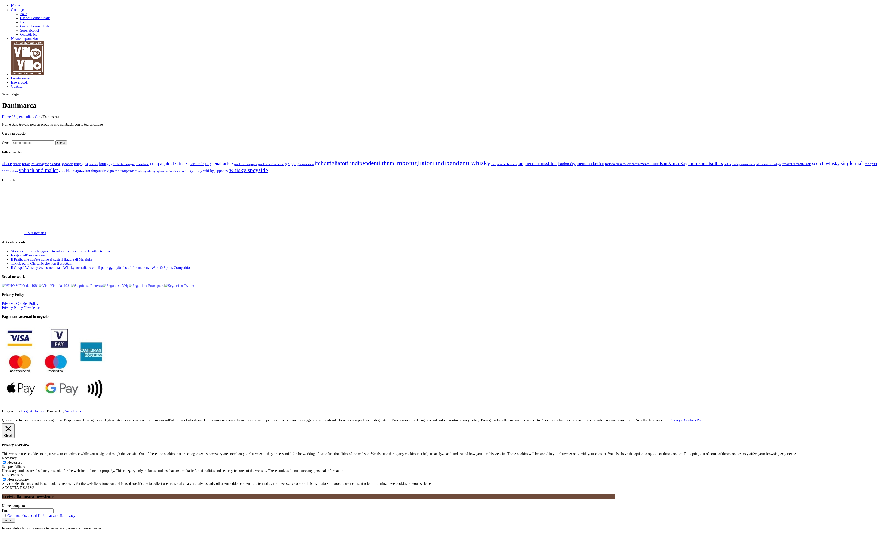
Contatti (16, 86)
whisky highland (156, 171)
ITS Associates (35, 233)
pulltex (727, 164)
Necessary (14, 462)
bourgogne (108, 164)
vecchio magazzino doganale (82, 171)
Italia (23, 14)
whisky (142, 171)
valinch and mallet (38, 170)
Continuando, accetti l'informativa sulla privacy (41, 516)
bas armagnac (40, 164)
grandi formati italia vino (271, 164)
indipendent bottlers (504, 164)
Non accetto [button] (657, 420)
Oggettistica (28, 34)
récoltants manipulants (796, 164)
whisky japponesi (215, 171)
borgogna (81, 164)
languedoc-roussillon (537, 163)
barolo (26, 164)
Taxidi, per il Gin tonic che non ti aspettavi (41, 263)
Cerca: (6, 142)
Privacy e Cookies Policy (20, 303)
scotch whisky (826, 163)
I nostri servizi (21, 78)
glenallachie (221, 163)
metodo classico (590, 163)
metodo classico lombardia (622, 164)
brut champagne (126, 164)
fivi (207, 164)
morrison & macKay (669, 163)
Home (15, 6)
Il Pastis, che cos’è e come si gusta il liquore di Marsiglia (51, 259)
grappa (290, 163)
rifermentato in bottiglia (768, 164)
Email (6, 510)
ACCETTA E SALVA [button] (18, 488)
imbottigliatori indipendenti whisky (443, 162)
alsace (7, 163)
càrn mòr (197, 164)
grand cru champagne (245, 164)
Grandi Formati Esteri (36, 26)
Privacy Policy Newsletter (20, 308)
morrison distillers (705, 163)
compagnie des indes (169, 163)
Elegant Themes (32, 411)
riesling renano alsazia (743, 164)
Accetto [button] (641, 420)
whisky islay (192, 170)
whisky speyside (248, 170)
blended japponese (61, 164)
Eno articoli (19, 82)
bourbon (93, 164)
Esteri (24, 22)
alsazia (17, 164)
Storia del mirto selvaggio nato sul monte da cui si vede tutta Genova (60, 251)
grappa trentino (305, 164)
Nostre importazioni (25, 39)
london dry (567, 163)
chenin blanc (142, 164)
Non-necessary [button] (12, 475)
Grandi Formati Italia (35, 18)
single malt (852, 163)
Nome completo (13, 506)
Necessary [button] (9, 458)
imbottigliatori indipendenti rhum (354, 163)
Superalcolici (29, 30)
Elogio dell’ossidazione (28, 255)
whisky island (173, 171)
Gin (38, 117)
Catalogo (17, 10)
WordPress (73, 411)
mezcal (645, 164)
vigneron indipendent (122, 171)
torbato (14, 171)
